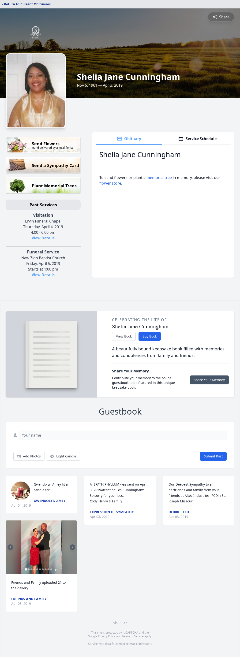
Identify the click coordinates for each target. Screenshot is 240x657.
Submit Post (213, 456)
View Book (124, 336)
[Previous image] (10, 547)
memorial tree (159, 177)
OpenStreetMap (125, 644)
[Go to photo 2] (29, 569)
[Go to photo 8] (45, 569)
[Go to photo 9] (48, 569)
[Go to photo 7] (43, 569)
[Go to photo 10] (51, 569)
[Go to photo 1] (26, 569)
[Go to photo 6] (40, 569)
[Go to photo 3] (31, 569)
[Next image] (72, 547)
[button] (41, 547)
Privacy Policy (107, 636)
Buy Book (149, 336)
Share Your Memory (209, 380)
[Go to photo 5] (37, 569)
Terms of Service (133, 636)
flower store (110, 183)
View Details (43, 238)
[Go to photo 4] (34, 569)
